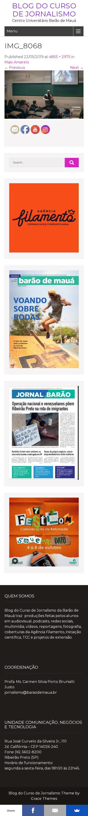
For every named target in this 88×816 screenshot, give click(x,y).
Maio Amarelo (17, 62)
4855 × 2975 (59, 57)
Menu (12, 31)
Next (76, 67)
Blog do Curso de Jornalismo (44, 9)
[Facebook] (33, 810)
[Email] (55, 810)
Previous (15, 67)
